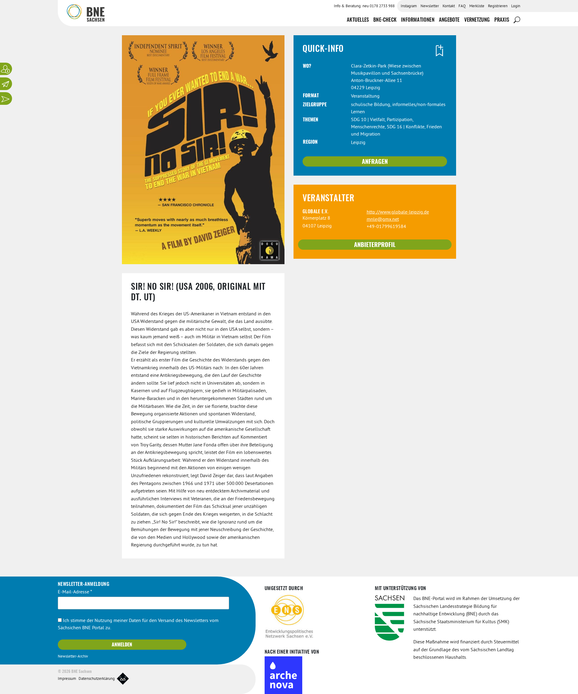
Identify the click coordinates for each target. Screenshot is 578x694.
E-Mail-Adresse (75, 592)
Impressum (67, 679)
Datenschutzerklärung (97, 679)
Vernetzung (477, 20)
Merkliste (476, 6)
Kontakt (449, 6)
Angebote (449, 20)
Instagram (409, 6)
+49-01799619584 (386, 227)
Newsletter (430, 6)
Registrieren (498, 6)
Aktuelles (358, 20)
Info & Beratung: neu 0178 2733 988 (364, 6)
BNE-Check (384, 20)
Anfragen (375, 162)
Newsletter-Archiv (73, 656)
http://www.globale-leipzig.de (398, 212)
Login (515, 6)
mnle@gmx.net (383, 220)
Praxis (501, 20)
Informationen (417, 20)
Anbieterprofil (375, 245)
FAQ (462, 6)
